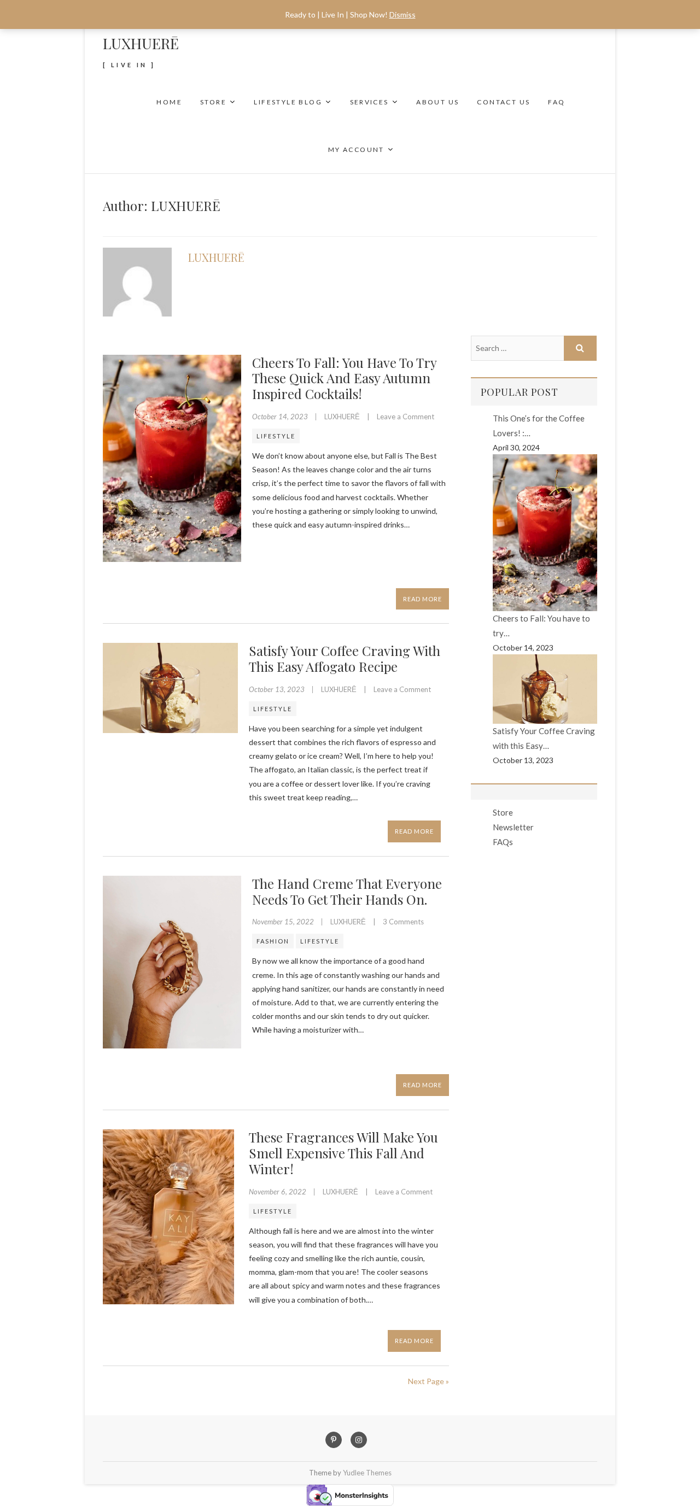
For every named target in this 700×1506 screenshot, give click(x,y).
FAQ (556, 102)
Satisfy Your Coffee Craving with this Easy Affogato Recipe (344, 658)
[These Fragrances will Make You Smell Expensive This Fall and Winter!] (170, 1216)
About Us (437, 102)
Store (213, 102)
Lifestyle (275, 436)
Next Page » (428, 1381)
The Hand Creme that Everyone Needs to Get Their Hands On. (347, 891)
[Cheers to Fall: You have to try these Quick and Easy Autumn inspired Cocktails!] (172, 458)
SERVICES (369, 102)
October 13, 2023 (277, 689)
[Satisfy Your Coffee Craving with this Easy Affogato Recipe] (170, 688)
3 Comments (403, 921)
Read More (422, 598)
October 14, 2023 (281, 416)
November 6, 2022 (278, 1191)
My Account (356, 149)
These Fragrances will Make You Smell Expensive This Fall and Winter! (343, 1152)
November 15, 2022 (284, 921)
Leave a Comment (405, 416)
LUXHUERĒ (141, 43)
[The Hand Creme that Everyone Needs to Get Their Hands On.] (172, 962)
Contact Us (503, 102)
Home (169, 102)
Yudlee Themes (367, 1472)
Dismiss (402, 14)
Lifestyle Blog (288, 102)
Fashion (272, 941)
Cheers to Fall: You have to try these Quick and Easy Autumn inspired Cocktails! (344, 378)
